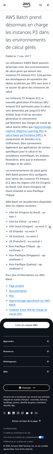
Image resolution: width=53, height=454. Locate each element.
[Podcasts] (32, 413)
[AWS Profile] (48, 5)
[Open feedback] (49, 227)
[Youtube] (27, 413)
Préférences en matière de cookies (18, 441)
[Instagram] (18, 413)
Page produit (16, 285)
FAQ (11, 295)
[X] (4, 413)
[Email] (36, 413)
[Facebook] (9, 413)
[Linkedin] (13, 413)
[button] (26, 325)
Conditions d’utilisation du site (17, 433)
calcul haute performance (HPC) (24, 135)
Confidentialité (10, 428)
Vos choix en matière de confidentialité (20, 437)
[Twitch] (22, 413)
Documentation (18, 290)
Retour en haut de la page (25, 421)
